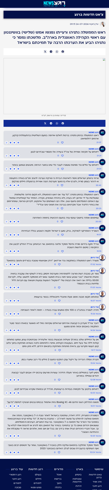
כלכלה (58, 487)
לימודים (37, 483)
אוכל (59, 474)
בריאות (57, 478)
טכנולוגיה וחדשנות (77, 480)
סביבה (18, 487)
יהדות (78, 486)
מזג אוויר (97, 481)
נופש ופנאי (36, 487)
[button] (63, 51)
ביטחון (78, 474)
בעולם (38, 474)
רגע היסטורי (15, 474)
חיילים (38, 478)
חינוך (59, 483)
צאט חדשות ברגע (95, 476)
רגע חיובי (97, 486)
